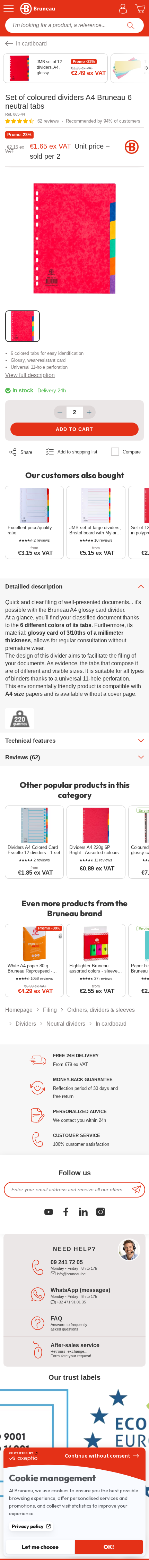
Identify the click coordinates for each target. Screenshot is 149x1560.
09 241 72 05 (67, 1262)
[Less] (60, 412)
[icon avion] (136, 1190)
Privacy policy (28, 1526)
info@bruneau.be (71, 1274)
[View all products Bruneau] (132, 147)
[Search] (131, 25)
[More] (89, 412)
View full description (30, 375)
